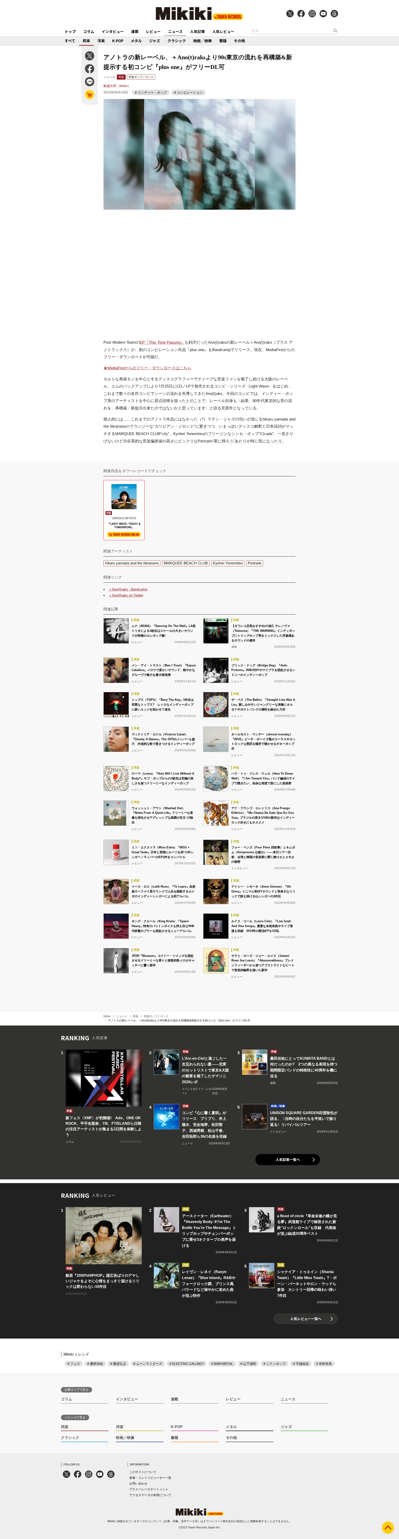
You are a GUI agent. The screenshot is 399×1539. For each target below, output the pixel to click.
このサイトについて (142, 1471)
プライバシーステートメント (148, 1489)
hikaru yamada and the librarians (132, 563)
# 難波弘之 (118, 1364)
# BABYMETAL (222, 1364)
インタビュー (113, 31)
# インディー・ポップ (151, 92)
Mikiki (107, 1016)
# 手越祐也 (301, 1364)
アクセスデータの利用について (150, 1495)
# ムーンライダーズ (147, 1364)
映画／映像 (202, 40)
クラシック (176, 40)
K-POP (117, 40)
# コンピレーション (188, 92)
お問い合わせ (138, 1483)
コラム (88, 31)
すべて (70, 40)
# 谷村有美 (324, 1364)
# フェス (73, 1364)
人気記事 (197, 31)
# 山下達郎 (248, 1364)
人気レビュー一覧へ (305, 1318)
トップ (70, 31)
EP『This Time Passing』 (162, 342)
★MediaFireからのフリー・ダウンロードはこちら (147, 368)
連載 (135, 31)
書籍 (223, 40)
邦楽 (86, 40)
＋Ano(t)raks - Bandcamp (128, 589)
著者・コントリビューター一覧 (150, 1477)
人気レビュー (223, 31)
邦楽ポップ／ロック (141, 77)
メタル (136, 40)
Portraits (254, 563)
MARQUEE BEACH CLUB (186, 563)
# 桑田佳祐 (95, 1364)
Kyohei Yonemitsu (228, 563)
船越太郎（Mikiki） (117, 86)
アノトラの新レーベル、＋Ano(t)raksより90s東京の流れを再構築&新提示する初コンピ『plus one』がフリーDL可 (179, 1020)
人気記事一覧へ (288, 1159)
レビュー (153, 31)
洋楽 (101, 40)
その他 (239, 40)
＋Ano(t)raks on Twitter (126, 595)
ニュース (175, 31)
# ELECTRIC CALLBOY (186, 1364)
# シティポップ (274, 1364)
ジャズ (154, 40)
